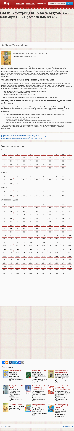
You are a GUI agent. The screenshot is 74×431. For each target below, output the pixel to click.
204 (37, 266)
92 (24, 232)
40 (43, 164)
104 (30, 235)
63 (50, 221)
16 (30, 157)
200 (11, 266)
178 (11, 259)
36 (17, 164)
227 (43, 273)
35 (11, 164)
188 (4, 263)
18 (43, 157)
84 (43, 228)
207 (56, 266)
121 (69, 239)
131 (63, 242)
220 (69, 270)
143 (69, 246)
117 (43, 239)
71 (30, 225)
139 (43, 246)
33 (69, 161)
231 (69, 273)
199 (4, 266)
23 (4, 161)
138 (37, 246)
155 (4, 253)
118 (50, 239)
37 (24, 164)
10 (63, 154)
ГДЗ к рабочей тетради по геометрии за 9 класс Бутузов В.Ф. (20, 135)
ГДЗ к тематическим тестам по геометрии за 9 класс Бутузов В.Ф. (22, 138)
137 (30, 246)
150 (43, 249)
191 (24, 263)
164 (63, 253)
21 (63, 157)
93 (30, 232)
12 (4, 157)
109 (63, 235)
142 (63, 246)
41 (50, 164)
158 (24, 253)
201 (17, 266)
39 (37, 164)
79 (11, 228)
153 (63, 249)
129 (50, 242)
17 (37, 157)
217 (50, 270)
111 (4, 239)
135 (17, 246)
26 (24, 161)
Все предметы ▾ (30, 3)
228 (50, 273)
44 (69, 164)
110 (69, 235)
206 (50, 266)
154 (69, 249)
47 (17, 168)
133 (4, 246)
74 (50, 225)
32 (63, 161)
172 (43, 256)
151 (50, 249)
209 (69, 266)
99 (69, 232)
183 (43, 259)
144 (4, 249)
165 (69, 253)
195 (50, 263)
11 (69, 154)
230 (63, 273)
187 (69, 259)
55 (69, 218)
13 (11, 157)
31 (56, 161)
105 (37, 235)
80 (17, 228)
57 (11, 221)
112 (11, 239)
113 (17, 239)
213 (24, 270)
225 (30, 273)
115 (30, 239)
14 (17, 157)
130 (56, 242)
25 (17, 161)
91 (17, 232)
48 (24, 168)
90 (11, 232)
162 (50, 253)
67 (4, 225)
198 (69, 263)
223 (17, 273)
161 (43, 253)
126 (30, 242)
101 (11, 235)
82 (30, 228)
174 (56, 256)
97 (56, 232)
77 (69, 225)
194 (43, 263)
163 (56, 253)
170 (30, 256)
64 (56, 221)
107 (50, 235)
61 (37, 221)
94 (37, 232)
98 (63, 232)
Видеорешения (41, 3)
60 (30, 221)
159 (30, 253)
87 (63, 228)
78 (4, 228)
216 (43, 270)
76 (63, 225)
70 (24, 225)
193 (37, 263)
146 (17, 249)
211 (11, 270)
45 (4, 168)
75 (56, 225)
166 (4, 256)
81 (24, 228)
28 (37, 161)
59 (24, 221)
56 (4, 221)
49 (30, 168)
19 (50, 157)
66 (69, 221)
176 (69, 256)
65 (63, 221)
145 (11, 249)
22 (69, 157)
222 (11, 273)
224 (24, 273)
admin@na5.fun (68, 426)
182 (37, 259)
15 (24, 157)
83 (37, 228)
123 (11, 242)
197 (63, 263)
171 (37, 256)
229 (56, 273)
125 (24, 242)
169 (24, 256)
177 (4, 259)
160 (37, 253)
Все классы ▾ (20, 3)
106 (43, 235)
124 (17, 242)
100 (4, 235)
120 (63, 239)
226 (37, 273)
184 (50, 259)
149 (37, 249)
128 (43, 242)
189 (11, 263)
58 (17, 221)
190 (17, 263)
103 (24, 235)
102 (17, 235)
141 (56, 246)
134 (11, 246)
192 (30, 263)
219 (63, 270)
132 (69, 242)
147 (24, 249)
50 (37, 168)
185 (56, 259)
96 (50, 232)
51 (43, 168)
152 (56, 249)
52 (50, 168)
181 (30, 259)
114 (24, 239)
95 (43, 232)
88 (69, 228)
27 (30, 161)
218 (56, 270)
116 (37, 239)
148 (30, 249)
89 (4, 232)
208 (63, 266)
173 (50, 256)
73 (43, 225)
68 (11, 225)
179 (17, 259)
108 (56, 235)
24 (11, 161)
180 (24, 259)
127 (37, 242)
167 (11, 256)
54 (63, 168)
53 (56, 168)
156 (11, 253)
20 (56, 157)
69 (17, 225)
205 (43, 266)
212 (17, 270)
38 (30, 164)
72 (37, 225)
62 (43, 221)
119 (56, 239)
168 (17, 256)
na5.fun (5, 426)
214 (30, 270)
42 (56, 164)
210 (4, 270)
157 (17, 253)
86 (56, 228)
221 (4, 273)
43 (63, 164)
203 (30, 266)
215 (37, 270)
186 (63, 259)
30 (50, 161)
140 (50, 246)
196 (56, 263)
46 (11, 168)
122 (4, 242)
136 (24, 246)
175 (63, 256)
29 (43, 161)
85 (50, 228)
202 (24, 266)
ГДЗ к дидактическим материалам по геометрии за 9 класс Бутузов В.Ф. (24, 137)
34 (4, 164)
